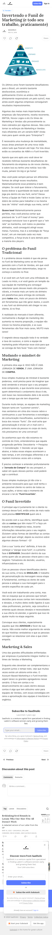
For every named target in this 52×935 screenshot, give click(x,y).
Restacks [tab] (18, 777)
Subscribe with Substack (28, 892)
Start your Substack (19, 923)
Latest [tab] (11, 809)
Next (44, 759)
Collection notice (41, 917)
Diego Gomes (15, 833)
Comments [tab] (8, 777)
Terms (30, 917)
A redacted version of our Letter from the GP (20, 826)
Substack (13, 929)
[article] (26, 826)
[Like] (4, 38)
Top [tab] (5, 809)
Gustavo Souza (30, 833)
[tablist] (13, 777)
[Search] (47, 808)
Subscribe (37, 3)
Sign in (46, 3)
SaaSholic (12, 30)
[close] (45, 845)
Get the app (38, 923)
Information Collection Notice (34, 900)
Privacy (23, 917)
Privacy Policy (27, 903)
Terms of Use (40, 898)
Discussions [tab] (21, 809)
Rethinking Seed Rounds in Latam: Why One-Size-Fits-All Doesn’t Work (18, 818)
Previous (9, 759)
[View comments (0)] (10, 38)
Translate (8, 10)
